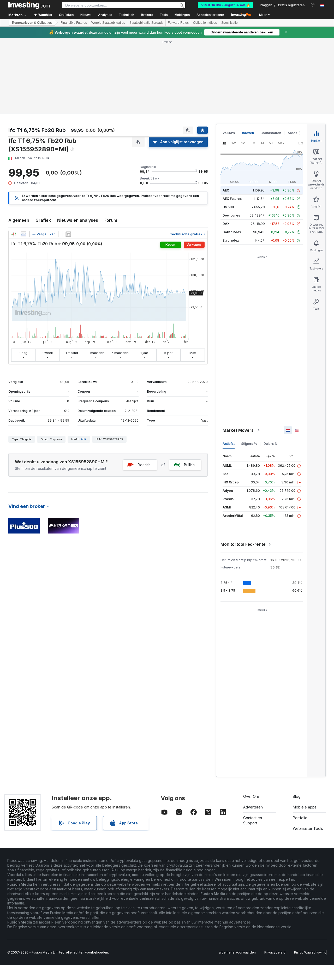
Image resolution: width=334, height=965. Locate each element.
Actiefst (229, 444)
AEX (226, 190)
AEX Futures (232, 199)
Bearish (144, 465)
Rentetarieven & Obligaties (32, 23)
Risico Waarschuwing (310, 952)
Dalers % (271, 444)
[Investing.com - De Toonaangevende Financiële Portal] (29, 5)
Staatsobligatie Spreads (146, 23)
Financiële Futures (74, 23)
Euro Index (231, 240)
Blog (297, 796)
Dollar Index (232, 232)
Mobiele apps (305, 807)
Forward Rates (178, 23)
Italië (83, 439)
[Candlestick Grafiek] (13, 234)
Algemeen (18, 220)
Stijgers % (249, 444)
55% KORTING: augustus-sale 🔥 (225, 5)
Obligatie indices (205, 23)
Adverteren (253, 807)
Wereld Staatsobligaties (108, 23)
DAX (226, 224)
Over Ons (251, 796)
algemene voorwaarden (237, 952)
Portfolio (300, 818)
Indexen (247, 133)
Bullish (189, 465)
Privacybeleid (274, 952)
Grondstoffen (270, 133)
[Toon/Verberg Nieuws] (68, 234)
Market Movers (238, 430)
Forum (110, 220)
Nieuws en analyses (77, 220)
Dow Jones (231, 215)
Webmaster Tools (308, 828)
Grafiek (43, 220)
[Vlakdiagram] (23, 234)
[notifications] (313, 4)
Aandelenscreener (210, 15)
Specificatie (229, 23)
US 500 (228, 207)
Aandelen (295, 133)
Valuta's (229, 133)
